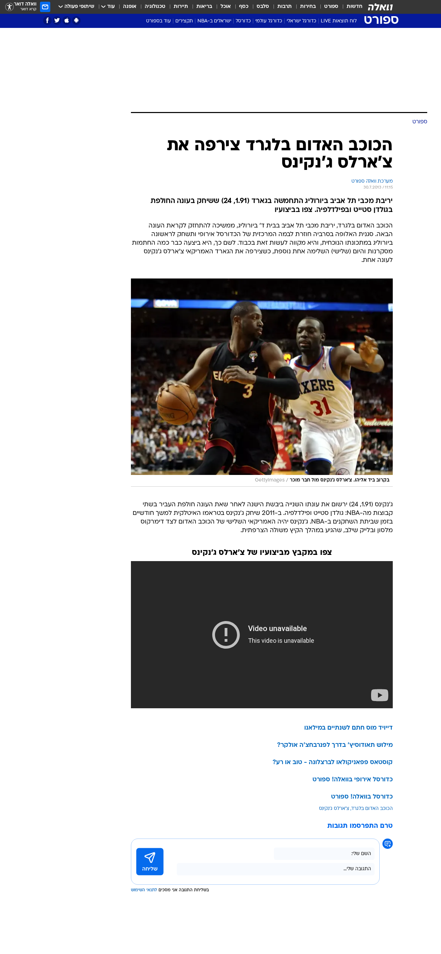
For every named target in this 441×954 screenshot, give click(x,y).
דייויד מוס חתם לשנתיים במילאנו (348, 728)
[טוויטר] (57, 20)
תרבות (284, 6)
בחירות (308, 6)
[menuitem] (350, 7)
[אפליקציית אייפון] (66, 20)
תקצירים (184, 21)
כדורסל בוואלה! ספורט (362, 797)
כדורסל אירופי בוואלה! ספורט (352, 780)
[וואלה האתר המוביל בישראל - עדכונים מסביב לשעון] (380, 6)
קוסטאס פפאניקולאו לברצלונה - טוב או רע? (333, 762)
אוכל (225, 6)
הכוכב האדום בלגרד (372, 808)
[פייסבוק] (47, 20)
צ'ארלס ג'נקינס (334, 808)
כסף (243, 6)
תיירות (181, 6)
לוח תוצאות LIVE (339, 21)
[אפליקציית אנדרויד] (76, 20)
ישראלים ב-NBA (214, 21)
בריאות (204, 6)
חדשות (354, 6)
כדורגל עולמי (268, 21)
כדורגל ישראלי (301, 21)
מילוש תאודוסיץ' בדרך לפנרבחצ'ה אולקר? (335, 745)
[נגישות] (9, 7)
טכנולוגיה (155, 6)
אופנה (129, 6)
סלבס (263, 6)
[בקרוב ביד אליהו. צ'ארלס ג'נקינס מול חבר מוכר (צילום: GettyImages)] (262, 382)
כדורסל (243, 21)
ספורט (331, 6)
